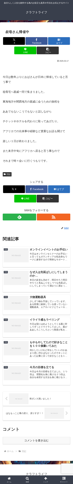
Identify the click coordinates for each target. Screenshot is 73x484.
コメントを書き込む (36, 440)
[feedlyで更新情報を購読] (19, 217)
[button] (48, 50)
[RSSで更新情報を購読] (53, 217)
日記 (8, 174)
